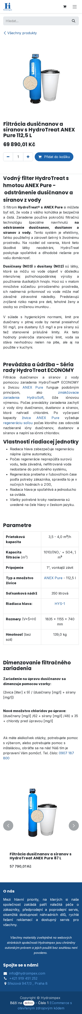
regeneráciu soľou (18, 423)
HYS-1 (60, 604)
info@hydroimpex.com (27, 973)
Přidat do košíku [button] (56, 157)
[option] (41, 825)
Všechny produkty (22, 33)
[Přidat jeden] (28, 156)
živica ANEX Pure (40, 418)
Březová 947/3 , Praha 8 (28, 983)
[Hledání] (73, 20)
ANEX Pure (32, 387)
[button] (8, 825)
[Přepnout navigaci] (74, 6)
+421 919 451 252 (23, 978)
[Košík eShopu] (64, 6)
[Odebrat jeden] (8, 156)
